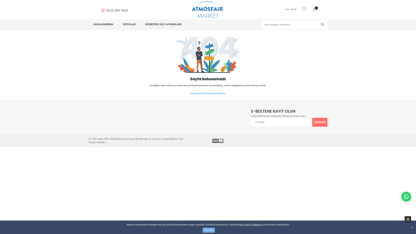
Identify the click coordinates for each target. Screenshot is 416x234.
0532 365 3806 (117, 10)
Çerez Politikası (253, 224)
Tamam (208, 230)
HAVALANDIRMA (103, 24)
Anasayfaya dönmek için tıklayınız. (208, 93)
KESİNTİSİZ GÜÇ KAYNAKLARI (163, 24)
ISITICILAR (129, 24)
